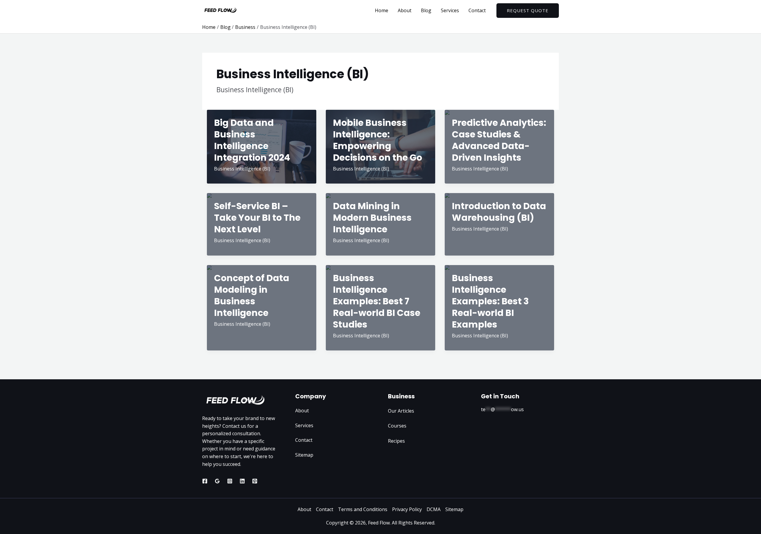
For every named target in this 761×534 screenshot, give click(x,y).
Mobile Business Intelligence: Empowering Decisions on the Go (377, 140)
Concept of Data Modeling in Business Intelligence (251, 295)
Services (450, 10)
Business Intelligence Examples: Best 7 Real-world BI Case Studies (376, 301)
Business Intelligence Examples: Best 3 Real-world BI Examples (490, 301)
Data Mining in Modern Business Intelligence (372, 218)
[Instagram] (229, 481)
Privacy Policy (407, 509)
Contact (477, 10)
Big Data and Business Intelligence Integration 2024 (252, 140)
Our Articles (401, 411)
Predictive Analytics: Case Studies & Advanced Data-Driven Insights (499, 140)
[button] (527, 10)
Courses (397, 425)
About (404, 10)
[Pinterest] (254, 481)
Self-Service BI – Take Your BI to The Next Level (257, 218)
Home (381, 10)
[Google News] (217, 481)
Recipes (396, 441)
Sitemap (304, 455)
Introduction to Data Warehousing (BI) (499, 212)
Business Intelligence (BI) (242, 168)
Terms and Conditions (362, 509)
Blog (426, 10)
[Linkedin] (242, 481)
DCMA (434, 509)
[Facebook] (204, 481)
